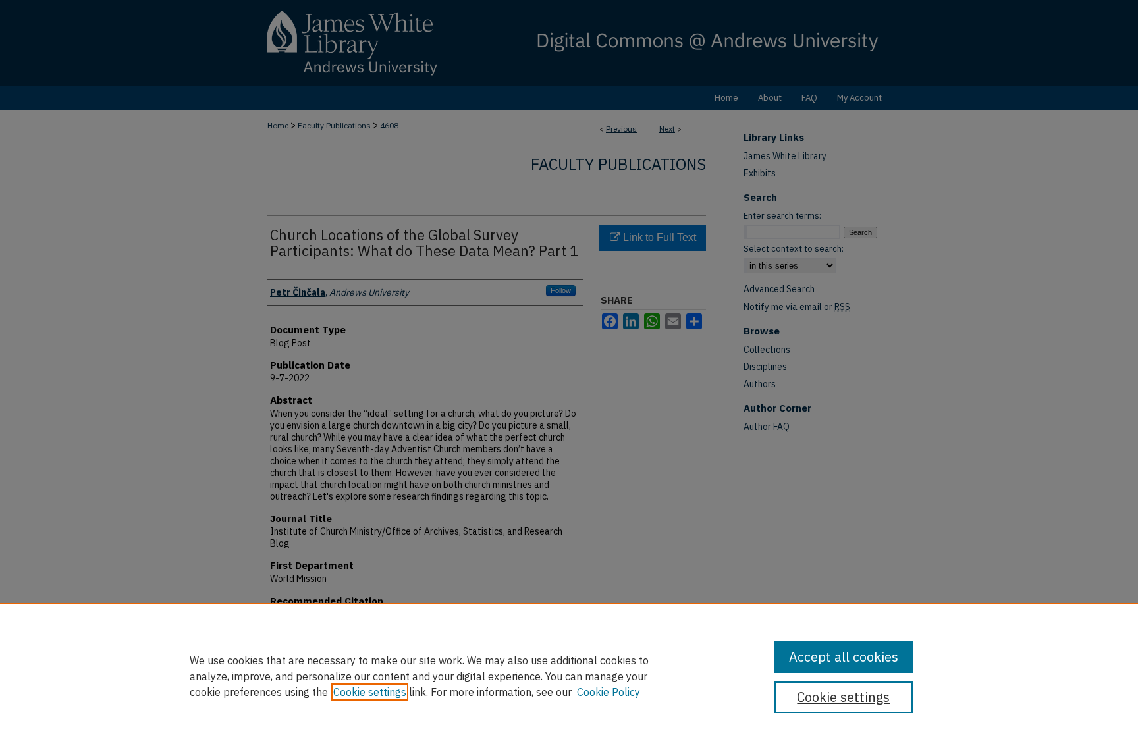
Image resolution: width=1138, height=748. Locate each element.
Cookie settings (369, 692)
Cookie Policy (608, 692)
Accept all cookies (843, 657)
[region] (569, 675)
